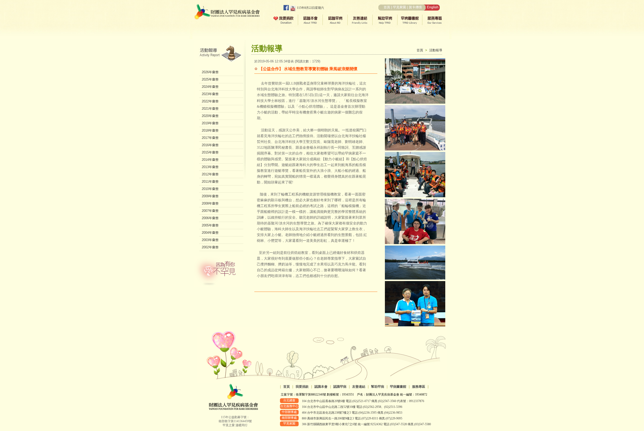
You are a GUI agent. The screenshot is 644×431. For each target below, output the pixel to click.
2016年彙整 (210, 145)
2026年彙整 (210, 72)
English (432, 7)
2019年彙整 (210, 123)
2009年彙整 (210, 196)
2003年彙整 (210, 240)
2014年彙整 (210, 160)
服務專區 (418, 386)
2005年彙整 (210, 225)
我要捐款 (302, 386)
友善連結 (358, 386)
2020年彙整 (210, 116)
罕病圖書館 (398, 386)
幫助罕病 (377, 386)
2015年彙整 (210, 152)
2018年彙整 (210, 130)
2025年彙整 (210, 79)
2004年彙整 (210, 232)
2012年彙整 (210, 174)
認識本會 (321, 386)
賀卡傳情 (415, 7)
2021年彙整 (210, 108)
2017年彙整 (210, 138)
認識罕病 (339, 386)
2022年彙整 (210, 101)
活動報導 (435, 50)
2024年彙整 (210, 87)
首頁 (387, 7)
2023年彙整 (210, 94)
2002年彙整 (210, 247)
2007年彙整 (210, 211)
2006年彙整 (210, 218)
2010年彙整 (210, 189)
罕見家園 (399, 7)
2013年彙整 (210, 167)
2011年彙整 (210, 181)
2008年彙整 (210, 203)
